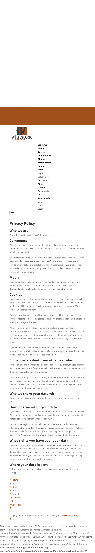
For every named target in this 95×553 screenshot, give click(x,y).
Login (40, 173)
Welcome (42, 145)
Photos (41, 159)
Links (40, 169)
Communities (44, 155)
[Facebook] (10, 112)
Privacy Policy (16, 504)
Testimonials (44, 162)
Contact (42, 166)
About (41, 148)
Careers (41, 152)
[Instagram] (10, 115)
